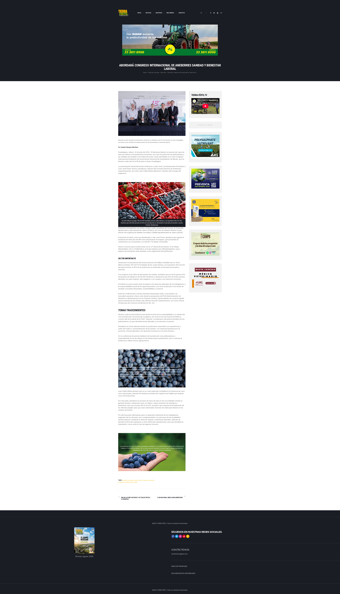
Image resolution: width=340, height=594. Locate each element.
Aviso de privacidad (179, 566)
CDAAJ (140, 480)
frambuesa (127, 482)
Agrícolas (163, 72)
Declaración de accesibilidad (183, 573)
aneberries (125, 480)
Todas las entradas (153, 72)
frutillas (135, 482)
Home (145, 72)
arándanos (131, 480)
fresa (131, 482)
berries (136, 480)
